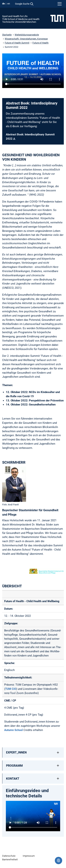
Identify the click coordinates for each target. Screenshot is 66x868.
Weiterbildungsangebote (27, 34)
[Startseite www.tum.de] (57, 18)
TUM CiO (10, 689)
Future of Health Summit (17, 43)
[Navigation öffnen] (59, 4)
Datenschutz (8, 855)
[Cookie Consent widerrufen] (58, 860)
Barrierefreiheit (10, 859)
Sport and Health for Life (14, 16)
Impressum (29, 855)
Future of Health (40, 43)
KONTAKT (12, 778)
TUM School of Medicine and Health (20, 19)
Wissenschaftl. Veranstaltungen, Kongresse (26, 39)
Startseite (7, 34)
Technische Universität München (19, 21)
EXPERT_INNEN (16, 752)
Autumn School (13, 730)
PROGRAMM (14, 765)
